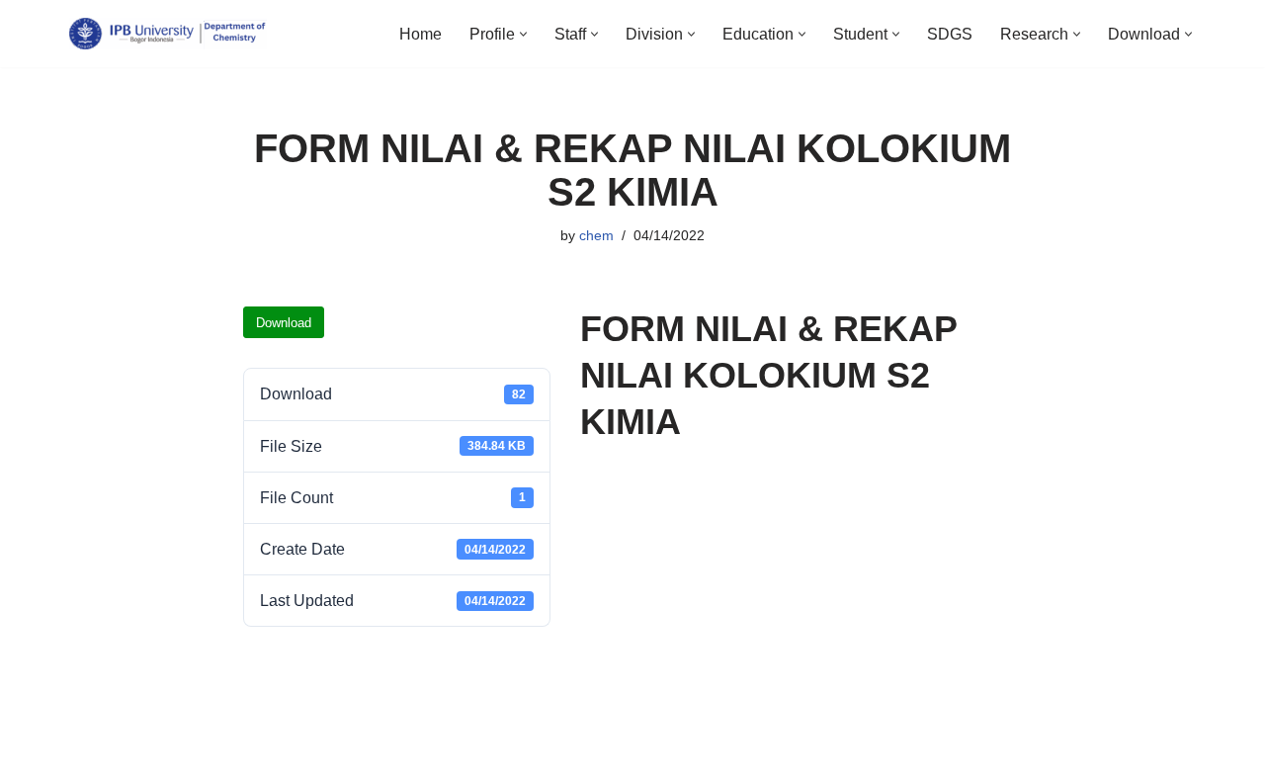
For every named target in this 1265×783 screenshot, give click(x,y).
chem (596, 235)
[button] (523, 34)
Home (420, 34)
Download (283, 322)
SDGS (949, 34)
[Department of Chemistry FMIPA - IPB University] (168, 33)
